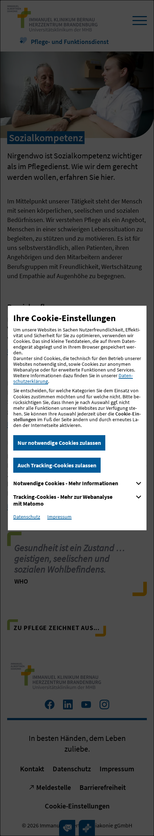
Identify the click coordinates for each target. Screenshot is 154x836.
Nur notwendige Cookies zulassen (59, 442)
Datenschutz (26, 517)
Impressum (59, 517)
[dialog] (77, 418)
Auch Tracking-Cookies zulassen (57, 465)
